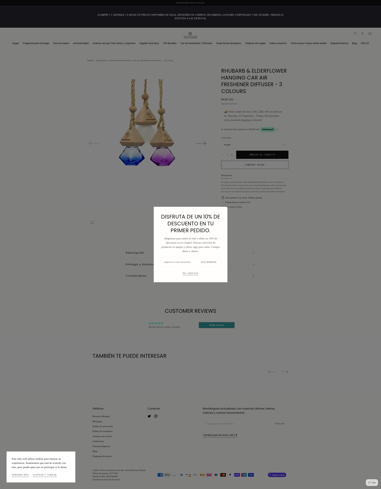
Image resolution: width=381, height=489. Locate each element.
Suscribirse (209, 262)
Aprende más (20, 475)
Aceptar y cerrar (45, 475)
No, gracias (190, 273)
